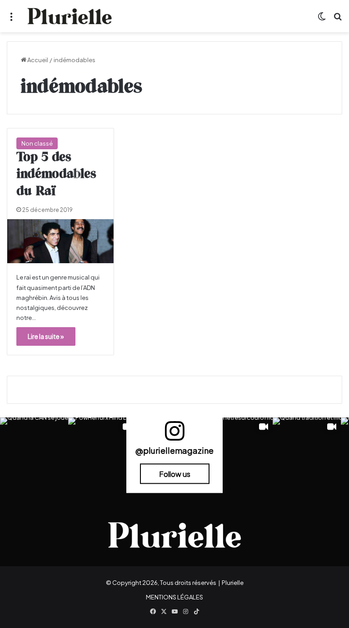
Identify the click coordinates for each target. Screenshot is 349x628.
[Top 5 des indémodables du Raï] (60, 241)
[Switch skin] (321, 20)
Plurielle (233, 582)
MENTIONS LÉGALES (174, 597)
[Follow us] (174, 435)
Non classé (37, 143)
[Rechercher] (337, 20)
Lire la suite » (46, 336)
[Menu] (11, 20)
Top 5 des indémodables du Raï (56, 174)
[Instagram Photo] (34, 451)
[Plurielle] (69, 16)
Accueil (37, 60)
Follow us (174, 473)
